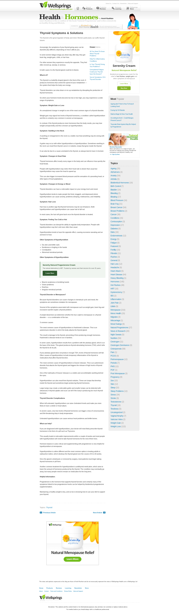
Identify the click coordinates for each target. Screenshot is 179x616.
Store (87, 588)
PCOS (113, 356)
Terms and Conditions (56, 591)
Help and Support (133, 3)
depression (115, 225)
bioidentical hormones (120, 182)
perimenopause (117, 359)
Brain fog (115, 204)
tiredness (115, 409)
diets (113, 232)
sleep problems (117, 391)
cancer (114, 214)
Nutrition (114, 338)
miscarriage (115, 320)
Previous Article (49, 513)
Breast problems (117, 211)
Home (41, 588)
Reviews (59, 588)
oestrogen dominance (120, 345)
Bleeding (114, 193)
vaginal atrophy (117, 416)
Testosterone (116, 402)
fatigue (114, 243)
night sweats (116, 334)
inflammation (116, 299)
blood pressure (117, 200)
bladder (114, 190)
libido (113, 306)
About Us (108, 3)
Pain (112, 352)
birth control (116, 186)
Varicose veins (117, 419)
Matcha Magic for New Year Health (122, 114)
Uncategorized (116, 412)
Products (49, 588)
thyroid (49, 507)
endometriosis (116, 235)
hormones (115, 281)
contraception (116, 221)
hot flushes (115, 285)
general (114, 260)
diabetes (114, 228)
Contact (46, 591)
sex (112, 380)
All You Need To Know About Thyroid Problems (97, 54)
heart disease (116, 274)
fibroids (114, 253)
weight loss (116, 426)
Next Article (97, 513)
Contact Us (115, 3)
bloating (114, 197)
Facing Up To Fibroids (118, 110)
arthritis (114, 179)
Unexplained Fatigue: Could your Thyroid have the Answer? (97, 72)
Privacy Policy (68, 591)
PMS (113, 366)
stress (113, 394)
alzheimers (115, 172)
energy (113, 239)
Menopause (115, 310)
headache (115, 267)
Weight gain (116, 423)
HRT (112, 288)
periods (114, 363)
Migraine (114, 317)
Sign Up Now (116, 154)
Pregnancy (115, 377)
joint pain (115, 303)
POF (112, 370)
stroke (113, 398)
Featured (114, 246)
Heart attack (116, 271)
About (41, 591)
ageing (113, 168)
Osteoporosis (116, 349)
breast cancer (116, 207)
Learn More (50, 273)
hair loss (114, 264)
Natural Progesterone (119, 327)
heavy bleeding (117, 278)
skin (112, 384)
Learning (68, 588)
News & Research (118, 331)
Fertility (113, 250)
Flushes (114, 257)
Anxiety (114, 175)
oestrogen (115, 341)
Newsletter (123, 3)
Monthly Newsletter (116, 147)
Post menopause (118, 373)
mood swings (116, 324)
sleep (113, 387)
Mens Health (116, 313)
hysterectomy (116, 292)
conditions (115, 218)
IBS (112, 296)
